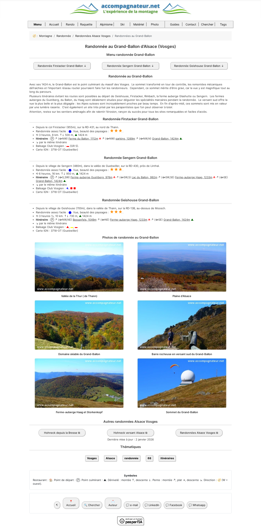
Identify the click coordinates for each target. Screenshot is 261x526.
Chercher (207, 24)
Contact (191, 24)
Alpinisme (106, 24)
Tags (223, 24)
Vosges (92, 458)
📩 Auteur (112, 503)
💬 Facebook (174, 505)
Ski (122, 24)
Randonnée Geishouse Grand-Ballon (197, 65)
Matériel (138, 24)
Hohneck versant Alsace (129, 432)
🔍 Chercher (92, 505)
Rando (70, 24)
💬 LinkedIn (152, 505)
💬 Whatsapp (197, 505)
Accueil (54, 24)
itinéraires (167, 458)
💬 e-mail (132, 505)
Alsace (110, 458)
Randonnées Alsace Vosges (197, 432)
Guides (174, 24)
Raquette (86, 24)
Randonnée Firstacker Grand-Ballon (60, 65)
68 (149, 458)
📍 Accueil (70, 503)
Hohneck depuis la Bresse (60, 432)
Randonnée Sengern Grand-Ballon (128, 65)
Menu (38, 24)
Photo (155, 24)
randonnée (131, 458)
